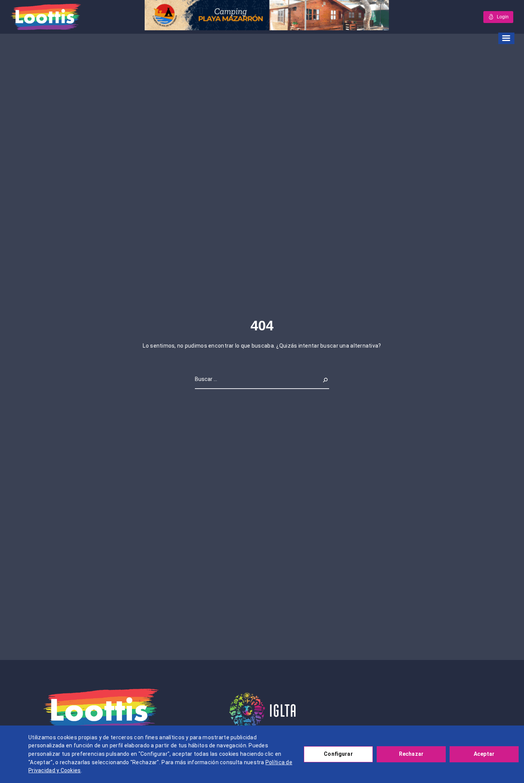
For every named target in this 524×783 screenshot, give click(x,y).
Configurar (338, 754)
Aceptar (484, 754)
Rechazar (411, 754)
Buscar (320, 379)
